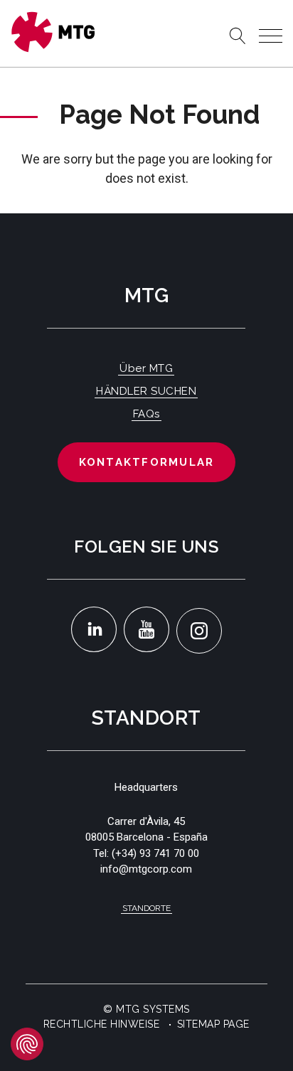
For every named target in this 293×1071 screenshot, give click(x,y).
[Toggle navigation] (270, 36)
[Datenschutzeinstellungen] (27, 1044)
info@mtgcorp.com (146, 869)
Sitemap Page (213, 1024)
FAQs (146, 413)
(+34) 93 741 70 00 (155, 853)
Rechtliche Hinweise (101, 1024)
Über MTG (146, 368)
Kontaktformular (147, 462)
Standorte (146, 908)
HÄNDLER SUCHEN (146, 391)
